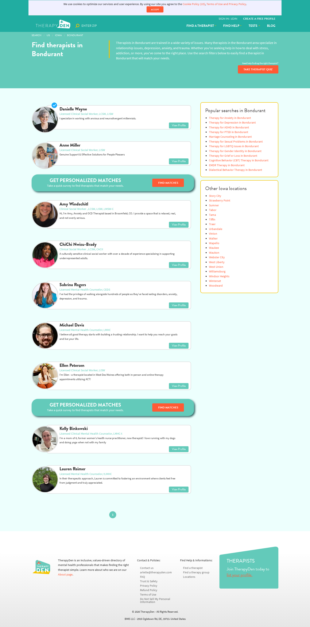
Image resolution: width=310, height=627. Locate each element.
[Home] (53, 26)
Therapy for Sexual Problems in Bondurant (236, 142)
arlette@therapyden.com (156, 572)
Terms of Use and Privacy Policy (226, 4)
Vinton (213, 234)
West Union (216, 267)
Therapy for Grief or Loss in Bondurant (233, 156)
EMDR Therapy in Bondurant (227, 165)
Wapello (214, 243)
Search (36, 35)
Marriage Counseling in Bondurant (230, 137)
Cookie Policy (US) (194, 4)
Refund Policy (148, 590)
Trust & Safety (149, 581)
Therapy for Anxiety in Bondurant (230, 118)
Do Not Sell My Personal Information (155, 600)
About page (65, 575)
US (48, 35)
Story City (215, 196)
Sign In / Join (228, 19)
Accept (155, 9)
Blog (271, 25)
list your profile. (239, 575)
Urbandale (215, 229)
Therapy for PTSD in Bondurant (228, 132)
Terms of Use (148, 595)
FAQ (142, 577)
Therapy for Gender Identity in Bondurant (235, 151)
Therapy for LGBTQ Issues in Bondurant (234, 146)
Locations (189, 577)
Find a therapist (200, 25)
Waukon (214, 253)
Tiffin (212, 220)
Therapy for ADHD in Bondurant (229, 127)
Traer (212, 224)
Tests (253, 25)
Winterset (215, 281)
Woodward (216, 286)
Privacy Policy (148, 586)
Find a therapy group (196, 572)
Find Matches (168, 183)
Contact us (147, 568)
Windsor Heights (219, 276)
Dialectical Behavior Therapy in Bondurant (235, 170)
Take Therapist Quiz (258, 69)
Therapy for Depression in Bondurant (232, 123)
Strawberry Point (219, 201)
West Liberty (217, 262)
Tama (212, 215)
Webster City (217, 257)
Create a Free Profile (259, 19)
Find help (231, 25)
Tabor (212, 210)
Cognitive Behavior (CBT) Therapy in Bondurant (238, 160)
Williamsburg (217, 271)
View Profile (179, 125)
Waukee (214, 248)
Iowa (58, 35)
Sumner (214, 205)
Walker (213, 239)
